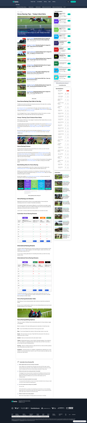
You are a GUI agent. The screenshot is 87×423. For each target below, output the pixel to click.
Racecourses (20, 35)
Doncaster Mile (39, 126)
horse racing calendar (32, 160)
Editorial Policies (38, 414)
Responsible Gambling (31, 414)
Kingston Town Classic (31, 131)
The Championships (38, 153)
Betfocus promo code (57, 73)
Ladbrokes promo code (57, 52)
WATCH (24, 241)
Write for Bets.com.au (24, 414)
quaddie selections (43, 109)
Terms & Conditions (53, 414)
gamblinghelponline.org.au (44, 416)
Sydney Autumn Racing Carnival (25, 153)
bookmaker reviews (40, 172)
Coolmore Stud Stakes (60, 161)
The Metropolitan (61, 116)
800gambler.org (15, 420)
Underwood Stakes (60, 107)
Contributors (73, 414)
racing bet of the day (23, 108)
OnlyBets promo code (57, 39)
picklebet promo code (57, 32)
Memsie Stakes (60, 93)
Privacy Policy (48, 414)
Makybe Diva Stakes (60, 99)
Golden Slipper (32, 126)
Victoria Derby (60, 167)
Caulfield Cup (32, 125)
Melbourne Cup (49, 123)
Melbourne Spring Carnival (44, 152)
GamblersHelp (22, 420)
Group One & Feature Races (31, 74)
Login (69, 414)
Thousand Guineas (59, 144)
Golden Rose (60, 110)
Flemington (59, 100)
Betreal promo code (57, 59)
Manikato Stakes (61, 113)
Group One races (30, 159)
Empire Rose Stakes (60, 157)
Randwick (59, 91)
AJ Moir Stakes (60, 96)
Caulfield (59, 104)
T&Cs (24, 193)
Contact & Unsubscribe (17, 414)
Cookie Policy (43, 414)
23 (67, 93)
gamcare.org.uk (72, 419)
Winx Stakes (60, 90)
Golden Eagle (60, 164)
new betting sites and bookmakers (33, 176)
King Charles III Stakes (60, 140)
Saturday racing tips (30, 110)
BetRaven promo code (57, 17)
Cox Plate (38, 125)
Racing (17, 4)
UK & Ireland (28, 81)
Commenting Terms (60, 414)
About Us (12, 414)
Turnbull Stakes (60, 119)
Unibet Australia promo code (58, 66)
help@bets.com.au (22, 402)
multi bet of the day (30, 109)
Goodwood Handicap (21, 131)
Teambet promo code (57, 80)
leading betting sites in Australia (23, 168)
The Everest (60, 136)
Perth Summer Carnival (39, 155)
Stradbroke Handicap (46, 130)
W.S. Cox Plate (60, 153)
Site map (65, 414)
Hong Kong (23, 249)
